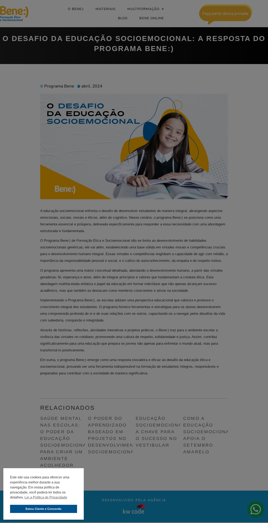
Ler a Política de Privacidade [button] (45, 497)
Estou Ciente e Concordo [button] (44, 508)
